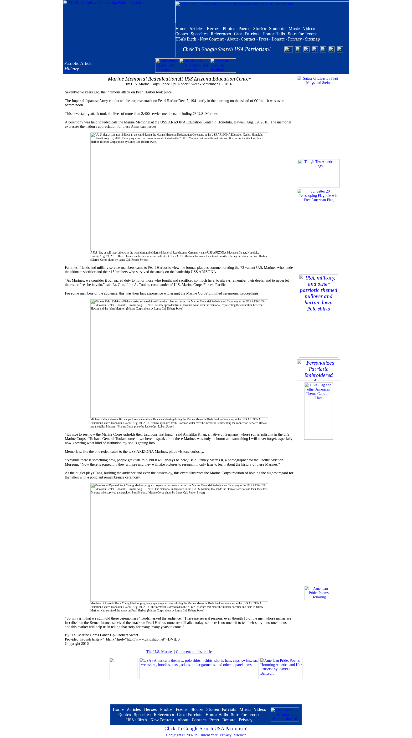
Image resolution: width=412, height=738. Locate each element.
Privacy (226, 735)
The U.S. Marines (159, 652)
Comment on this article (194, 652)
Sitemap (240, 735)
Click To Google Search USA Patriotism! (206, 728)
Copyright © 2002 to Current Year (191, 735)
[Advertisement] (292, 65)
